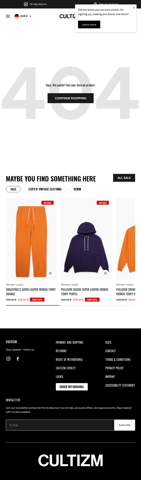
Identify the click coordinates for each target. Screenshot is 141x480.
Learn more (89, 24)
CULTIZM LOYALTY (66, 368)
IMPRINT (110, 376)
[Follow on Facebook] (17, 358)
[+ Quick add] (50, 273)
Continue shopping (70, 98)
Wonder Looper (15, 284)
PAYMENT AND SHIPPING (69, 342)
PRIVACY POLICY (114, 368)
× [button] (134, 7)
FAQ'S (108, 342)
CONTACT (110, 351)
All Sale (124, 178)
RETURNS (61, 351)
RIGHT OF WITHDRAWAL (69, 359)
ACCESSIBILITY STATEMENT (120, 385)
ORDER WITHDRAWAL (71, 387)
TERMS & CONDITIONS (118, 359)
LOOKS (59, 376)
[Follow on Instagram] (8, 358)
